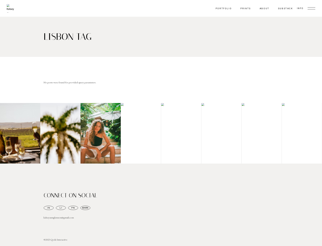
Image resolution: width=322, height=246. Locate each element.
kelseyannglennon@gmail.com (59, 217)
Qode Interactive (59, 239)
